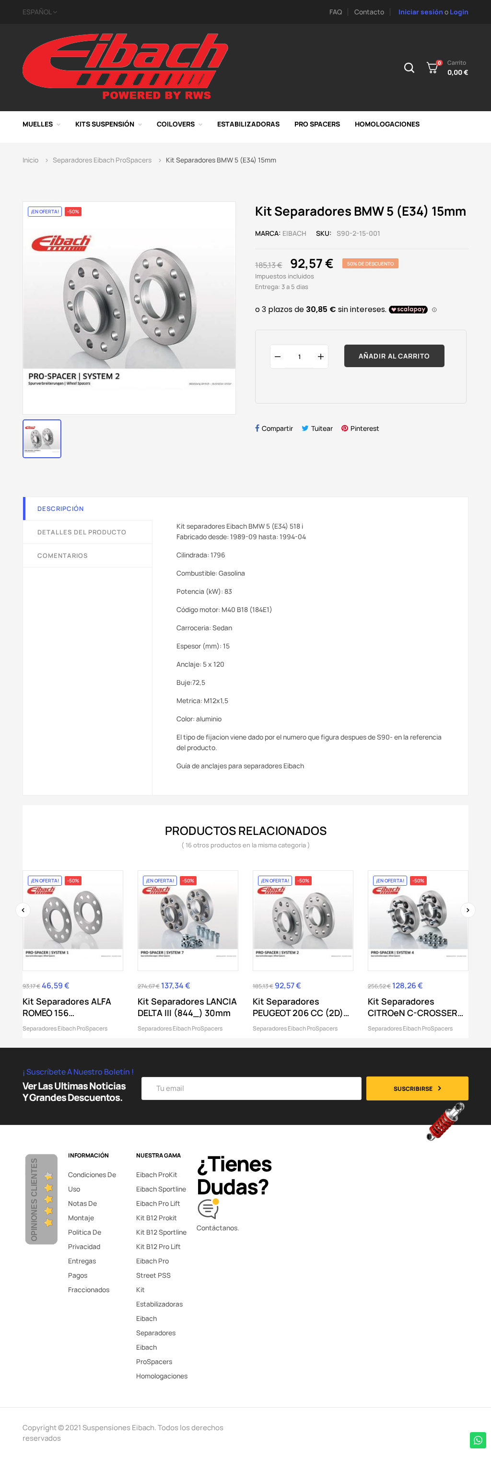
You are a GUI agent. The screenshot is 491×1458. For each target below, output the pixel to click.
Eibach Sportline (161, 1188)
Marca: (268, 233)
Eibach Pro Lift (158, 1203)
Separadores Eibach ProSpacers (65, 1028)
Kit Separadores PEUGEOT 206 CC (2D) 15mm (298, 1006)
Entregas (82, 1260)
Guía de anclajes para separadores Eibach (240, 765)
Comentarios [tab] (62, 555)
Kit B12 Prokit (156, 1217)
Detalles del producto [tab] (82, 532)
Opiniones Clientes (34, 1199)
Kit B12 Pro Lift (158, 1246)
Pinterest (365, 428)
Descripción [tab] (60, 508)
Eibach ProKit (156, 1174)
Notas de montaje (82, 1210)
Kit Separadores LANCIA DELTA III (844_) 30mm (187, 1006)
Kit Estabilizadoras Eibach (159, 1304)
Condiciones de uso (92, 1181)
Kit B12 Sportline (161, 1232)
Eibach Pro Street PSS (153, 1268)
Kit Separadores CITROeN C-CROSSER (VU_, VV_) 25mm (412, 1006)
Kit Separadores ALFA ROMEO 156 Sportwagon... (67, 1006)
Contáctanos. (218, 1227)
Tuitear (322, 428)
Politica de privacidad (84, 1239)
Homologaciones (161, 1375)
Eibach (294, 233)
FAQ (335, 11)
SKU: (324, 233)
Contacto (369, 11)
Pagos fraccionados (88, 1282)
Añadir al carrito (394, 355)
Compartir (277, 428)
